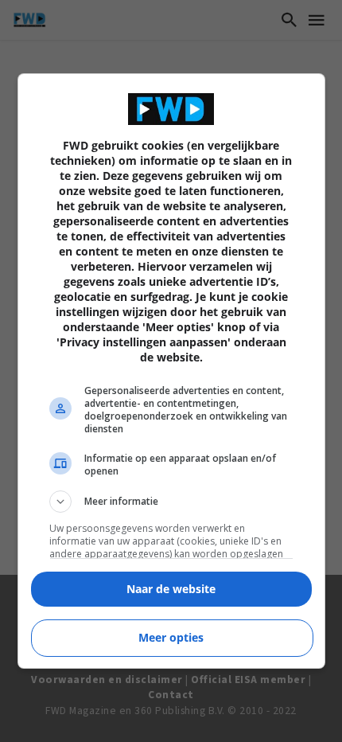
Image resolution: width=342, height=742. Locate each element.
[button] (171, 501)
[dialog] (171, 371)
